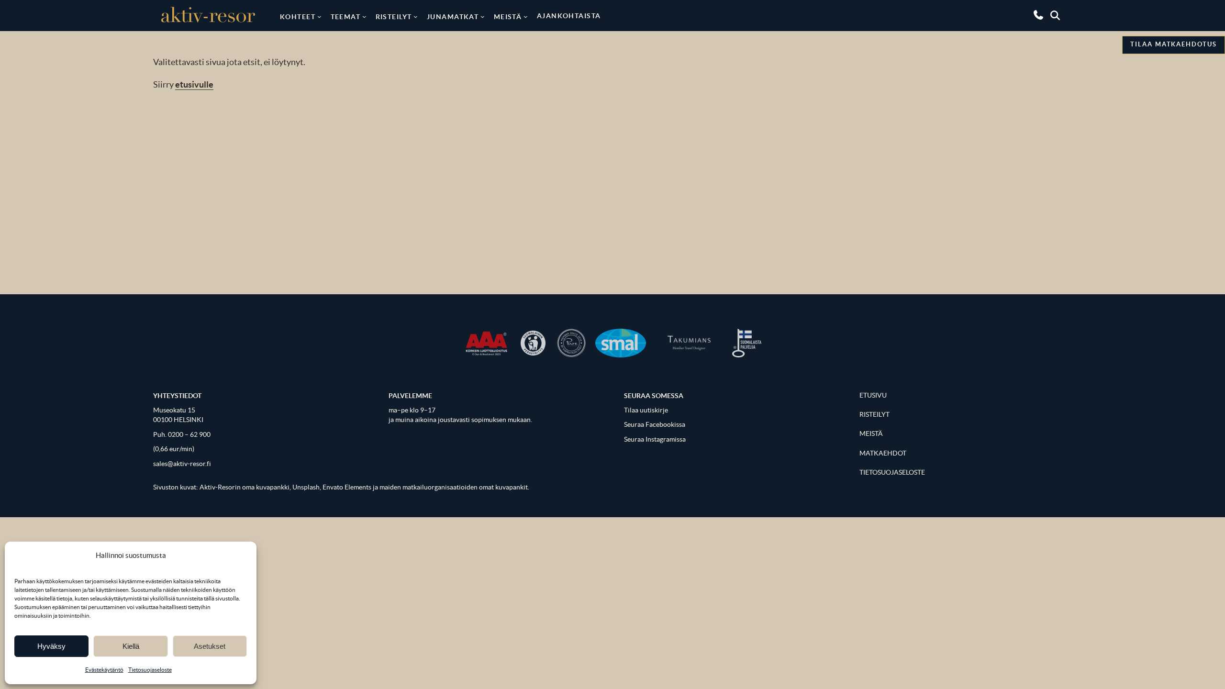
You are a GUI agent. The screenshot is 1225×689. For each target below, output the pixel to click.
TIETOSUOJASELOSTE (892, 472)
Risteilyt (394, 17)
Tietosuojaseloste (150, 670)
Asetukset (209, 646)
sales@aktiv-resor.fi (182, 463)
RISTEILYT (874, 414)
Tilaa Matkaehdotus (1173, 44)
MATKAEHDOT (882, 453)
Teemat (346, 17)
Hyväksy (51, 646)
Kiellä (130, 646)
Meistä (508, 17)
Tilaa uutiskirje (646, 410)
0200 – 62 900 (189, 434)
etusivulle (194, 84)
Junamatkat (453, 17)
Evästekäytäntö (104, 670)
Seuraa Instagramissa (655, 439)
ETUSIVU (873, 395)
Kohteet (297, 17)
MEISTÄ (871, 433)
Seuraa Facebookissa (654, 424)
